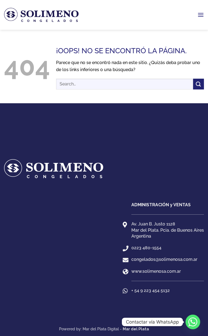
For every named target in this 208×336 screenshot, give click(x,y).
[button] (200, 14)
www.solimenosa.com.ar (156, 271)
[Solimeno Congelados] (104, 145)
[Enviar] (198, 84)
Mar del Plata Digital (101, 329)
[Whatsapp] (193, 322)
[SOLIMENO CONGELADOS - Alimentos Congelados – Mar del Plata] (41, 15)
